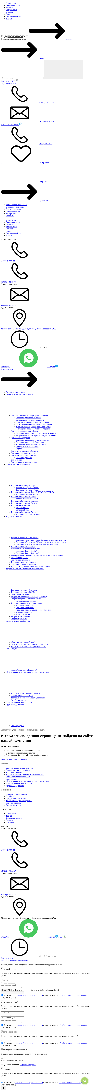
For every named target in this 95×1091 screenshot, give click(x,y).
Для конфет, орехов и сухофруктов (25, 431)
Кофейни (10, 796)
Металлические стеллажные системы (26, 549)
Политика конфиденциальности (14, 960)
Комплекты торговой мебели (18, 621)
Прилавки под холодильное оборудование (33, 610)
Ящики (19, 449)
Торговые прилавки (24, 605)
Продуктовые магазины (16, 798)
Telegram (51, 367)
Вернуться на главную (10, 759)
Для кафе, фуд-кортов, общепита (24, 451)
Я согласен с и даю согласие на (45, 995)
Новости (9, 7)
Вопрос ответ (11, 10)
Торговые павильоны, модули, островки (28, 698)
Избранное (25, 162)
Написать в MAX (8, 81)
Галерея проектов (13, 209)
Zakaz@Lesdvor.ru (46, 121)
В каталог (24, 759)
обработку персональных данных (73, 995)
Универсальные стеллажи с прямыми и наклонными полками (37, 555)
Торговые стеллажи (14, 516)
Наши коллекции (13, 211)
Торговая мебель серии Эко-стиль (25, 503)
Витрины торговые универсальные (26, 599)
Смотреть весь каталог (15, 392)
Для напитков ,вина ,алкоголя (23, 455)
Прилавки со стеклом (25, 608)
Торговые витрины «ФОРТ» (23, 592)
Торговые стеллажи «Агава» (23, 547)
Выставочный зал (13, 16)
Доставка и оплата (14, 5)
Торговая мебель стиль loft (22, 505)
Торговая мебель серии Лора (23, 485)
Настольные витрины (20, 594)
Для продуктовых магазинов (23, 453)
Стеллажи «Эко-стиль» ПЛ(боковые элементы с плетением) (41, 542)
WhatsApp (5, 367)
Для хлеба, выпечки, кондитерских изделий (29, 415)
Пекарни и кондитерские (16, 794)
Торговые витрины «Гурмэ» (28, 499)
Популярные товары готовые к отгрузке (33, 429)
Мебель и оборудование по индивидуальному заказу (28, 672)
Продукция (43, 200)
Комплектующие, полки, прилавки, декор (33, 427)
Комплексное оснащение (16, 205)
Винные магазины (14, 805)
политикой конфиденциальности (29, 995)
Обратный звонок (8, 83)
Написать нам (7, 369)
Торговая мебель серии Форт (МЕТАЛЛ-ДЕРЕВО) (32, 492)
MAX (61, 937)
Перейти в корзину (28, 1065)
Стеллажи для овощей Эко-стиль (30, 442)
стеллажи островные (19, 558)
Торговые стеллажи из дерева (23, 562)
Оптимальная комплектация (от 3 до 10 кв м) (30, 644)
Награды (9, 14)
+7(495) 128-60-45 (46, 102)
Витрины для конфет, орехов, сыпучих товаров (36, 435)
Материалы (11, 213)
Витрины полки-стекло (26, 601)
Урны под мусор (23, 614)
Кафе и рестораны (13, 803)
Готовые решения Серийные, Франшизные (34, 424)
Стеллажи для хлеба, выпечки (28, 418)
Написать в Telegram (10, 125)
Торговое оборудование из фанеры (25, 693)
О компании (11, 3)
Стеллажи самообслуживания (23, 564)
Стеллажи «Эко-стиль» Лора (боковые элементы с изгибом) (41, 540)
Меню (68, 39)
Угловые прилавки (24, 612)
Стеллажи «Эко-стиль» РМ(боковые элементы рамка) (38, 544)
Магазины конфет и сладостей (19, 801)
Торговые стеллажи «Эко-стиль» (24, 538)
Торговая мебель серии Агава (23, 512)
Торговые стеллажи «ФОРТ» (28, 494)
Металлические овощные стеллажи (31, 444)
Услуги (9, 18)
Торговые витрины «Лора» (27, 488)
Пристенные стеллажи (20, 560)
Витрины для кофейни (20, 616)
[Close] (2, 967)
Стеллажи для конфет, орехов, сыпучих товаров (36, 433)
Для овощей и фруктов (20, 438)
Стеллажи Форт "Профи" (26, 551)
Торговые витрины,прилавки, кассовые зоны (25, 569)
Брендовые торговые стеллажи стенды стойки (30, 566)
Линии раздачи (17, 726)
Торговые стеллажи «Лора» (27, 490)
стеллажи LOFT (22, 508)
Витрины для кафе (19, 619)
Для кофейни (16, 460)
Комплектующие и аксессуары (19, 702)
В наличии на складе (15, 207)
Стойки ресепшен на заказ (22, 696)
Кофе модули (11, 649)
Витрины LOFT (22, 510)
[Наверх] (3, 1088)
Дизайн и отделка (18, 700)
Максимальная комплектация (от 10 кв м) (28, 647)
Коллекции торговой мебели (18, 464)
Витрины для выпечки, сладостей (30, 420)
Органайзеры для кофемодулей (24, 670)
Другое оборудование (15, 704)
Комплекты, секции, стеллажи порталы (32, 422)
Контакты (10, 216)
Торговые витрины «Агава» (28, 514)
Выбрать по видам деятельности (19, 394)
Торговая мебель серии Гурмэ (23, 496)
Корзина (24, 181)
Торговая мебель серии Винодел (24, 501)
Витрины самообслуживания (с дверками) (29, 597)
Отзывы (9, 12)
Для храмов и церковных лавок (24, 462)
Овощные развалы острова (27, 446)
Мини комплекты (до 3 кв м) (23, 642)
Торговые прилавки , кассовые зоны (26, 603)
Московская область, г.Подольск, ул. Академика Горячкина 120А (28, 329)
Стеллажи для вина (24, 458)
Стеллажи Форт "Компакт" (27, 553)
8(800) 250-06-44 (45, 144)
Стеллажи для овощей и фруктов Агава (32, 440)
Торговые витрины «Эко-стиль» (24, 590)
